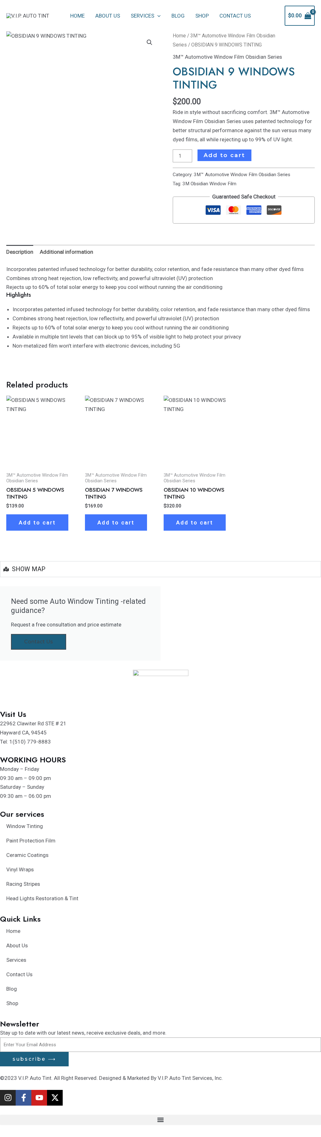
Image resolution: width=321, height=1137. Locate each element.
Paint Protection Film (30, 840)
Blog (178, 16)
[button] (157, 15)
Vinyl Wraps (20, 869)
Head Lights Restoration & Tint (42, 898)
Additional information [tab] (66, 252)
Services (142, 16)
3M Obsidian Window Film (209, 184)
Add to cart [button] (37, 522)
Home (77, 16)
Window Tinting (24, 826)
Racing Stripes (23, 884)
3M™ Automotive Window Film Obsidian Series (227, 57)
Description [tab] (19, 252)
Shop (202, 16)
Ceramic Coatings (27, 855)
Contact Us (235, 16)
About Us (107, 16)
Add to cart (224, 155)
